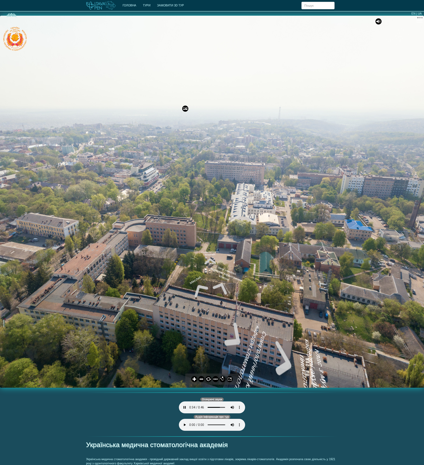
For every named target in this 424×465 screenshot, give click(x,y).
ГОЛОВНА (129, 5)
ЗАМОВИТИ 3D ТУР (170, 5)
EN (413, 13)
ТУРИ (146, 5)
